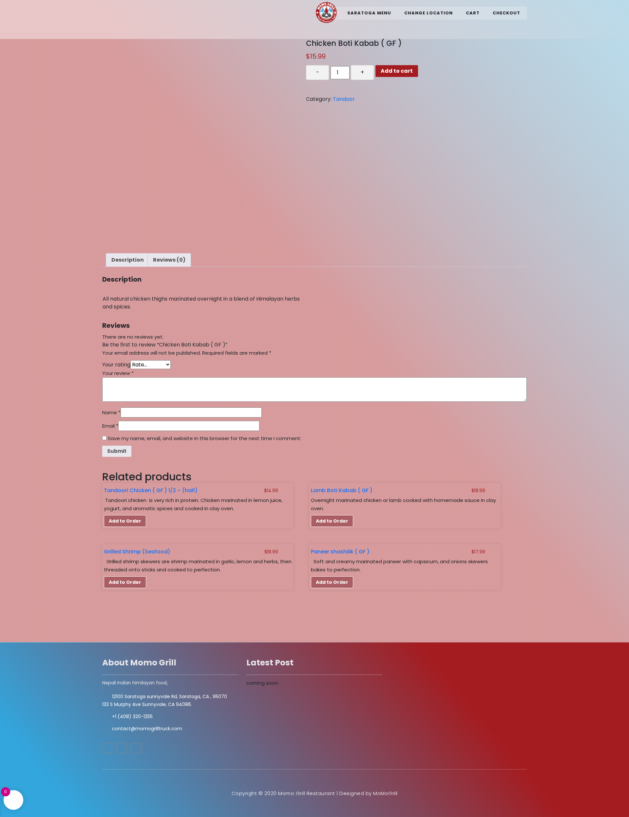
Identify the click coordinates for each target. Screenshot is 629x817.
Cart (473, 13)
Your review (118, 373)
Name (111, 412)
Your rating (116, 364)
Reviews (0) (169, 260)
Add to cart (397, 71)
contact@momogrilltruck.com (147, 728)
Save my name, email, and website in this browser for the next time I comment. (204, 438)
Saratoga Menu (369, 13)
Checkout (506, 13)
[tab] (127, 260)
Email (110, 425)
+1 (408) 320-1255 (132, 716)
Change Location (428, 13)
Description (127, 260)
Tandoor (344, 99)
